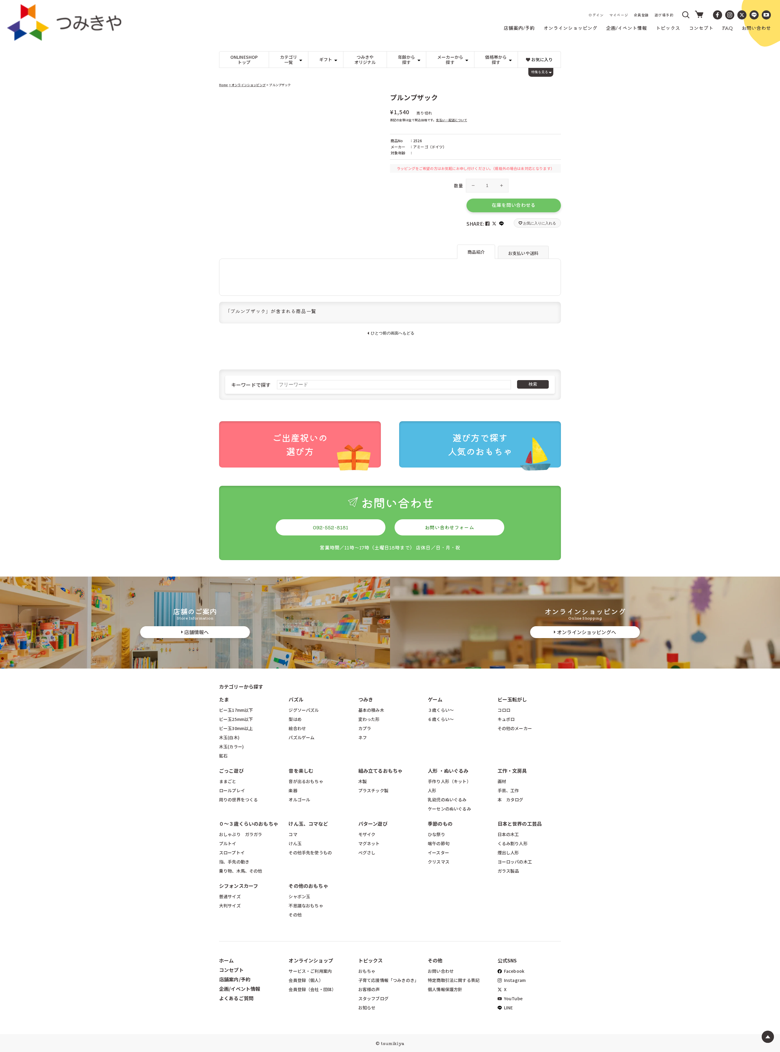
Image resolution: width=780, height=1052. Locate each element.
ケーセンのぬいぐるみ (449, 809)
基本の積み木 (371, 710)
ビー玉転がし (512, 699)
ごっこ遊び (231, 770)
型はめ (295, 719)
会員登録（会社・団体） (312, 989)
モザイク (367, 834)
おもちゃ (367, 971)
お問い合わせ (441, 971)
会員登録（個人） (306, 980)
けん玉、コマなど (308, 823)
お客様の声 (369, 989)
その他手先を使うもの (310, 852)
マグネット (369, 843)
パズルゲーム (301, 737)
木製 (362, 781)
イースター (438, 852)
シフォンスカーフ (238, 885)
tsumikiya (392, 1043)
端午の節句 (438, 843)
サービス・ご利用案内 (310, 971)
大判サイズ (230, 905)
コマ (293, 834)
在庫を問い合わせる (514, 205)
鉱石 (223, 756)
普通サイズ (230, 896)
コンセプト (231, 969)
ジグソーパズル (304, 710)
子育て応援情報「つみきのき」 (388, 980)
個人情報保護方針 (445, 989)
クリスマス (438, 862)
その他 (295, 915)
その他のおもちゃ (308, 885)
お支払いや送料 (523, 253)
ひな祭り (436, 834)
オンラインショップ (311, 960)
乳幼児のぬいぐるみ (447, 799)
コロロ (504, 710)
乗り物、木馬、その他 (240, 871)
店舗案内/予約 (234, 979)
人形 (432, 790)
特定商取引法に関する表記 (454, 980)
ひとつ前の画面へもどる (392, 333)
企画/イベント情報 (239, 988)
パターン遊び (373, 823)
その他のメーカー (515, 728)
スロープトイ (232, 852)
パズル (296, 699)
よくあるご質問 (236, 998)
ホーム (226, 960)
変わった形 (369, 719)
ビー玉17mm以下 (236, 710)
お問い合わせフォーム (449, 527)
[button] (686, 15)
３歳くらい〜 (441, 710)
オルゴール (299, 799)
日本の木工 (508, 834)
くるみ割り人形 (513, 843)
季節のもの (440, 823)
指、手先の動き (234, 862)
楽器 (293, 790)
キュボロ (506, 719)
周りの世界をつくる (238, 799)
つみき (365, 699)
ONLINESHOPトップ (244, 60)
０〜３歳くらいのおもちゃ (248, 823)
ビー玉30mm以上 (236, 728)
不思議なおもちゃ (306, 905)
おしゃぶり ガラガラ (240, 834)
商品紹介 (476, 252)
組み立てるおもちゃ (380, 770)
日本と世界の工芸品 (520, 823)
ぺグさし (367, 852)
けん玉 (295, 843)
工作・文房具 (515, 770)
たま (224, 699)
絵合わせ (297, 728)
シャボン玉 (299, 896)
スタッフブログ (373, 998)
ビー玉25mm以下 (236, 719)
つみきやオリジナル (365, 60)
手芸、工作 (508, 790)
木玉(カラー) (231, 746)
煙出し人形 (508, 852)
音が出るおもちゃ (306, 781)
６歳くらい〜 (441, 719)
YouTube (513, 998)
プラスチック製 (373, 790)
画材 (502, 781)
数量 (458, 185)
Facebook (513, 971)
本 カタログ (510, 799)
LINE (508, 1007)
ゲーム (435, 699)
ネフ (362, 737)
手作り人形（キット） (449, 781)
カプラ (364, 728)
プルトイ (227, 843)
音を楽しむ (301, 770)
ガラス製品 (508, 871)
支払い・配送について (451, 120)
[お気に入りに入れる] (226, 100)
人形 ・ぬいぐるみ (448, 770)
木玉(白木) (229, 737)
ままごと (227, 781)
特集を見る (539, 72)
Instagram (514, 980)
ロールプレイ (232, 790)
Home (223, 85)
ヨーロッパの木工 (515, 862)
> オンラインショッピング (247, 85)
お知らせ (367, 1007)
